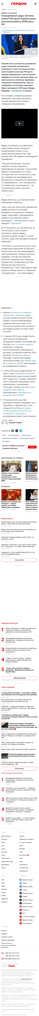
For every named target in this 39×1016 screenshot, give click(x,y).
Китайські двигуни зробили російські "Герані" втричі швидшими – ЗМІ (17, 763)
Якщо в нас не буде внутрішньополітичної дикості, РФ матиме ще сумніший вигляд (19, 523)
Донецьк (4, 889)
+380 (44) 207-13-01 (12, 953)
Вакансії (4, 930)
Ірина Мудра (5, 441)
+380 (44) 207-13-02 (12, 956)
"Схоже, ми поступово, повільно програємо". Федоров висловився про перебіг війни (20, 670)
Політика (13, 483)
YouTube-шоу (24, 868)
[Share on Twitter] (16, 430)
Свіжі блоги (7, 519)
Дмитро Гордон (28, 880)
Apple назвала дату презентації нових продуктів (18, 749)
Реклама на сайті (6, 937)
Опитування (23, 864)
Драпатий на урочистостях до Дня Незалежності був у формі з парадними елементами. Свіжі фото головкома (20, 810)
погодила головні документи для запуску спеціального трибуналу (17, 411)
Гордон (3, 9)
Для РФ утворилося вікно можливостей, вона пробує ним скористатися (18, 530)
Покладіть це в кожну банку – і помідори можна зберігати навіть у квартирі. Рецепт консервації (21, 790)
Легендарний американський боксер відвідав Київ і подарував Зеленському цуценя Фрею (20, 640)
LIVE (21, 852)
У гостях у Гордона (26, 842)
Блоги (21, 845)
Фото (21, 858)
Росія (4, 435)
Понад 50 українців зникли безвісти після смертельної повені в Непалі (22, 755)
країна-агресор (26, 435)
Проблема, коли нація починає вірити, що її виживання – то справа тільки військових (19, 545)
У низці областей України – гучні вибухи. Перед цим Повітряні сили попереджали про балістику (19, 694)
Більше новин (19, 768)
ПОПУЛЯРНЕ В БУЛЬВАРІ (12, 773)
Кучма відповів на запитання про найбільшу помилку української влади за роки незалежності (21, 650)
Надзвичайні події (7, 861)
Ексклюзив (23, 855)
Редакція (4, 933)
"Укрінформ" (17, 91)
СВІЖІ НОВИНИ (7, 687)
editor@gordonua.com (12, 959)
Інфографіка (5, 864)
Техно (3, 855)
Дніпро (3, 895)
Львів (3, 883)
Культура (4, 852)
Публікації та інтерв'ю (27, 839)
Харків (3, 892)
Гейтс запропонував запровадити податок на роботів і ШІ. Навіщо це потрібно (17, 743)
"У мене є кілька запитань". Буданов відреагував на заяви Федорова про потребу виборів (18, 660)
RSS (24, 913)
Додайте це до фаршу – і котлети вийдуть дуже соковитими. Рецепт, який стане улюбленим (20, 819)
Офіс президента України (27, 438)
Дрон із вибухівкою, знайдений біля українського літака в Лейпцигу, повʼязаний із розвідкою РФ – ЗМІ (19, 735)
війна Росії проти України (9, 438)
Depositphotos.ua (26, 979)
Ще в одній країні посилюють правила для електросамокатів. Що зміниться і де (16, 700)
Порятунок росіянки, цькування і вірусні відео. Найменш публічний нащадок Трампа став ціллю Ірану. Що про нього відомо (19, 726)
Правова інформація (8, 940)
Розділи (22, 832)
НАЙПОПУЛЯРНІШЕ (9, 623)
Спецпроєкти (24, 871)
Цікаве (3, 868)
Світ (2, 845)
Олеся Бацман (27, 903)
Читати (32, 447)
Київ (2, 879)
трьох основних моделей (22, 344)
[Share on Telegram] (20, 430)
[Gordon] (18, 3)
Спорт (3, 849)
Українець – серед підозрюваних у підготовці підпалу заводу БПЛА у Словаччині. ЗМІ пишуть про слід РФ (18, 708)
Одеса (3, 886)
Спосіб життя (5, 858)
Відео (21, 861)
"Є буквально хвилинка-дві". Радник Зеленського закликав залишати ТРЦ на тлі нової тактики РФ (19, 716)
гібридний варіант (22, 355)
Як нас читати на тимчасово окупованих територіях (8, 945)
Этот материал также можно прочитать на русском (18, 31)
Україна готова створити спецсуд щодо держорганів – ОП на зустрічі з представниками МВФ (11, 477)
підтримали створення (25, 373)
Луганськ (4, 902)
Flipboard (26, 910)
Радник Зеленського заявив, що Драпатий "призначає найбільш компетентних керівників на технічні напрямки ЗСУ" (21, 630)
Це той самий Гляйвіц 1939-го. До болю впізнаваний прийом (18, 553)
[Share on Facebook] (12, 430)
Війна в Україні (12, 9)
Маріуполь (4, 898)
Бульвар (5, 487)
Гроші (3, 842)
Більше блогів (19, 560)
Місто (3, 876)
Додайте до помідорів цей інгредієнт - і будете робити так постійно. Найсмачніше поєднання (11, 504)
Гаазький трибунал (13, 435)
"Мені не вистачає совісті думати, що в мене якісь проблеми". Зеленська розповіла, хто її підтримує (21, 800)
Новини (3, 832)
